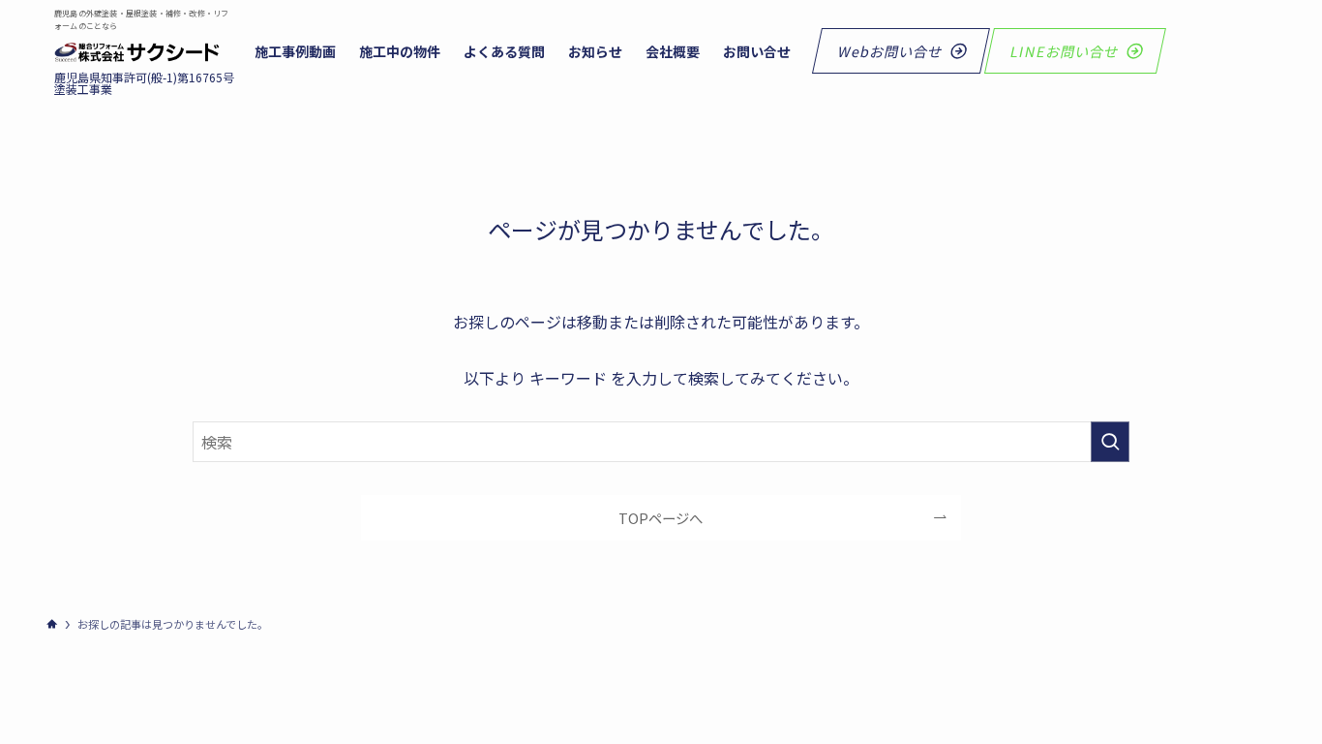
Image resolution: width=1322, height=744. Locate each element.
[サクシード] (137, 52)
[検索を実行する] (1110, 441)
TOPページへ (660, 518)
